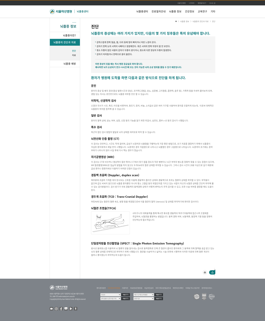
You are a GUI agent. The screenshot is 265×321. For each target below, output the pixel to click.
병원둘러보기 (202, 3)
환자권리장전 (101, 288)
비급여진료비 (148, 288)
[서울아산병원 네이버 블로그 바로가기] (66, 309)
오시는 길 (212, 3)
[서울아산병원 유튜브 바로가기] (52, 309)
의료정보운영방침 (136, 288)
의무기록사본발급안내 (163, 288)
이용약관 (125, 288)
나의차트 (191, 3)
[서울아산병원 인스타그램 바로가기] (56, 309)
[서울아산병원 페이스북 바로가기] (61, 309)
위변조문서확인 (178, 288)
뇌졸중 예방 (69, 63)
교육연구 (202, 11)
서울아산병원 (181, 3)
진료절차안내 (159, 11)
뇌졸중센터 (82, 11)
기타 (213, 11)
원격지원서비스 (207, 288)
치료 (74, 55)
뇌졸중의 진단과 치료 (201, 21)
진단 (213, 21)
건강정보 (189, 11)
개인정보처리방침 (114, 288)
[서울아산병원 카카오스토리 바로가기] (76, 309)
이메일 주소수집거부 (193, 288)
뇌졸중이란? (69, 35)
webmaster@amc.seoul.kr (67, 296)
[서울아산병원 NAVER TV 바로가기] (71, 309)
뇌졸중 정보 (175, 11)
